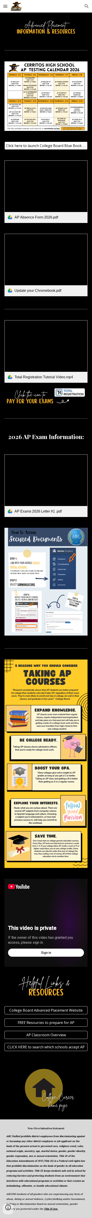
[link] (46, 191)
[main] (46, 437)
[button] (5, 6)
